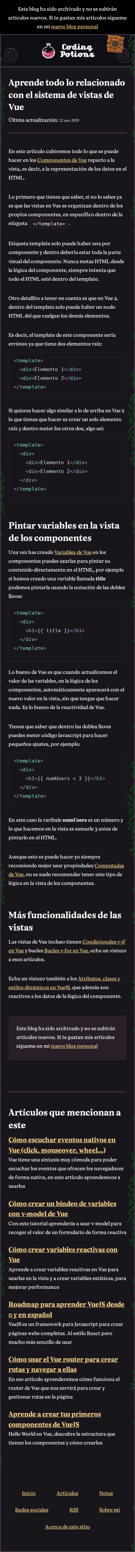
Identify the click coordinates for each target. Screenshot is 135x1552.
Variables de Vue (73, 551)
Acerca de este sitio (67, 1526)
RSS (73, 1509)
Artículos (67, 1492)
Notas (106, 1492)
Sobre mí (109, 1509)
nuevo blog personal (74, 25)
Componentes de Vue (62, 159)
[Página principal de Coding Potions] (68, 50)
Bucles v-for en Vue (66, 950)
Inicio (29, 1492)
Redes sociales (31, 1509)
